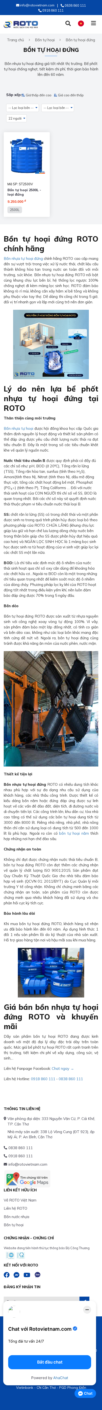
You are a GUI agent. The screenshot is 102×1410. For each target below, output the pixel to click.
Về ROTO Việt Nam (20, 1200)
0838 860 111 (71, 1079)
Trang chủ (15, 40)
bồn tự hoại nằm (74, 833)
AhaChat (60, 1377)
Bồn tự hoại (14, 1225)
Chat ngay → (63, 1068)
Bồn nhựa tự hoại (18, 428)
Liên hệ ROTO (15, 1208)
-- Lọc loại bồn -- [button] (21, 108)
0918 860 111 (43, 1079)
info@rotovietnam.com (27, 1164)
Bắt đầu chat (49, 1362)
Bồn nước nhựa (16, 1216)
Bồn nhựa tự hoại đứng (23, 258)
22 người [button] (15, 118)
